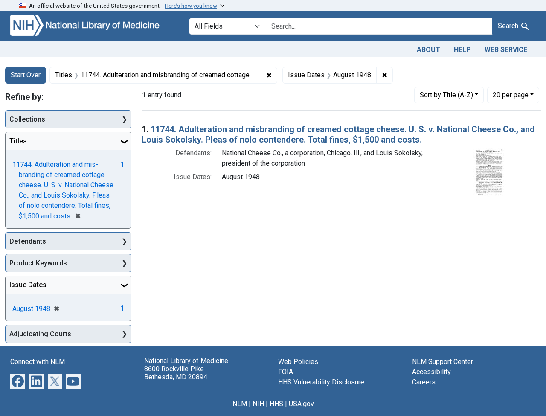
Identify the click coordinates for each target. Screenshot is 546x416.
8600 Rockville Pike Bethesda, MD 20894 (175, 373)
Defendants (27, 241)
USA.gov (301, 404)
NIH (258, 404)
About (428, 50)
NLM (239, 404)
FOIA (285, 372)
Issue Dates (27, 285)
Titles (18, 141)
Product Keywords (38, 263)
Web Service (506, 50)
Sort (446, 95)
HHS (276, 404)
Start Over (26, 75)
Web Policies (298, 362)
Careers (424, 382)
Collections (27, 119)
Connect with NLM (37, 362)
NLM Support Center (442, 362)
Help (462, 50)
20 (511, 94)
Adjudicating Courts (40, 334)
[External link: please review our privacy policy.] (17, 381)
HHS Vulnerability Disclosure (321, 382)
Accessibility (431, 372)
